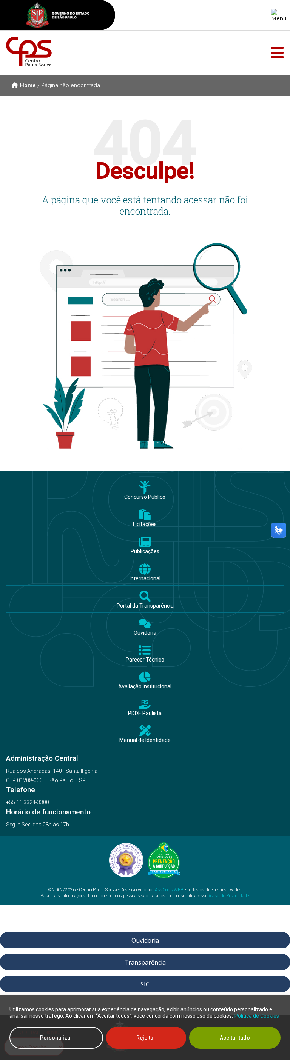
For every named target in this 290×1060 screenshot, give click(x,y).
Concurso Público (144, 497)
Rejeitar (146, 1038)
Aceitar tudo (235, 1038)
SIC (145, 984)
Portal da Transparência (145, 606)
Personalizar (56, 1038)
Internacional (145, 579)
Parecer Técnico (145, 660)
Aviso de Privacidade (228, 895)
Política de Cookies (256, 1016)
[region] (145, 1027)
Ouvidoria (145, 633)
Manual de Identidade (145, 740)
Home (28, 85)
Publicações (145, 551)
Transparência (145, 962)
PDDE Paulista (145, 713)
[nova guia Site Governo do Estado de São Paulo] (57, 16)
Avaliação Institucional (144, 686)
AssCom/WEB (169, 889)
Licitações (145, 524)
